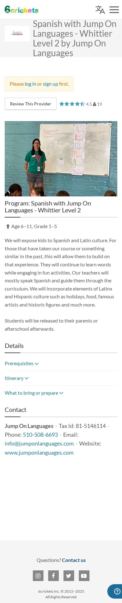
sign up (50, 84)
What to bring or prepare (32, 393)
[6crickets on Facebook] (53, 575)
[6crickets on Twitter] (69, 575)
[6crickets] (21, 9)
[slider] (72, 104)
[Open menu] (114, 10)
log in (30, 84)
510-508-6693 (40, 434)
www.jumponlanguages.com (39, 452)
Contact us (74, 560)
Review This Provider (30, 103)
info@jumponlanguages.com (39, 443)
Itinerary (14, 378)
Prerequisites (19, 363)
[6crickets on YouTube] (84, 575)
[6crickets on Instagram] (38, 575)
